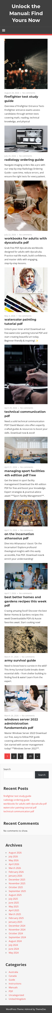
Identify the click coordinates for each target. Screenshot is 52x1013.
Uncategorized (16, 995)
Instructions (15, 983)
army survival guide (20, 660)
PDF (11, 991)
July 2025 (13, 898)
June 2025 (14, 902)
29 (30, 756)
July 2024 (13, 944)
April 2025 (14, 910)
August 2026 (15, 852)
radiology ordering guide (24, 160)
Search (7, 769)
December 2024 (17, 925)
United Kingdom (17, 998)
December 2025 (17, 879)
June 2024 (14, 948)
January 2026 (15, 875)
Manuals (13, 987)
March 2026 (15, 868)
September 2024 (17, 937)
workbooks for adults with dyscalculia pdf (25, 803)
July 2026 (13, 856)
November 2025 (17, 883)
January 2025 (15, 921)
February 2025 (16, 918)
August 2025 (15, 894)
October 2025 (16, 887)
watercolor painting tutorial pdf (19, 807)
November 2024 (17, 929)
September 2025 (17, 891)
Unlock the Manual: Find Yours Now (26, 13)
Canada (13, 975)
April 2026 (14, 864)
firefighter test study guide (17, 796)
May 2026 (14, 860)
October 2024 (16, 933)
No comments (28, 93)
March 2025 (15, 914)
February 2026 (16, 871)
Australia (13, 972)
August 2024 (15, 941)
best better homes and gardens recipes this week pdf (25, 601)
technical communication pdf (18, 811)
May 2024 (14, 952)
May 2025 (14, 906)
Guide (12, 979)
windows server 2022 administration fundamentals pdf (21, 724)
